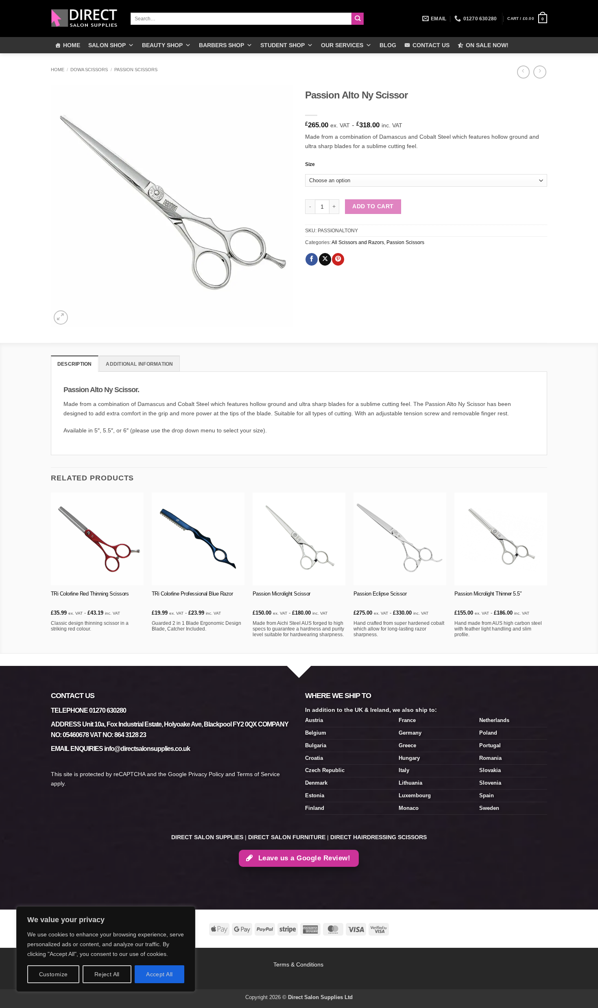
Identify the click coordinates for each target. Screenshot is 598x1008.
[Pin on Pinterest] (338, 259)
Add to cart (373, 206)
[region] (105, 949)
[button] (527, 19)
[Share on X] (325, 259)
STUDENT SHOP (282, 45)
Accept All (159, 974)
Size (310, 164)
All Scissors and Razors (358, 242)
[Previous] (51, 572)
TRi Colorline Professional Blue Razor (192, 594)
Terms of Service (258, 774)
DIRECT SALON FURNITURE (286, 837)
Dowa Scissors (89, 69)
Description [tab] (74, 364)
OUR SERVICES (342, 45)
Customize (53, 974)
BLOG (388, 45)
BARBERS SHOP (221, 45)
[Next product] (523, 72)
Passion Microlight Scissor (281, 594)
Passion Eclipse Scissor (380, 594)
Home (57, 69)
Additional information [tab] (139, 364)
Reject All (107, 974)
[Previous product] (539, 72)
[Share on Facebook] (312, 259)
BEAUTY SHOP (162, 45)
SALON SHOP (107, 45)
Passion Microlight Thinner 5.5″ (488, 594)
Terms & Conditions (299, 964)
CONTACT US (431, 45)
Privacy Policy (206, 774)
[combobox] (241, 19)
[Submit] (357, 19)
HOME (71, 45)
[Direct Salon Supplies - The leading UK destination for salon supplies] (84, 18)
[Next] (547, 572)
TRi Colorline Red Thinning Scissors (90, 594)
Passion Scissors (135, 69)
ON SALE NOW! (487, 45)
